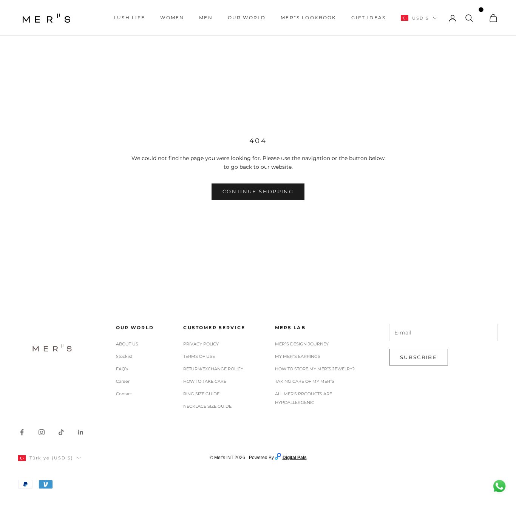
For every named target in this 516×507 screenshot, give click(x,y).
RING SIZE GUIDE (201, 393)
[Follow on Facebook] (22, 432)
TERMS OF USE (199, 356)
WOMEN (172, 17)
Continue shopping (258, 191)
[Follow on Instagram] (41, 432)
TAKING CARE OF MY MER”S (304, 381)
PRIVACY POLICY (201, 344)
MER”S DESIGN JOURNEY (302, 344)
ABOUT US (127, 344)
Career (123, 381)
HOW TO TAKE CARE (204, 381)
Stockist (124, 356)
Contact (124, 393)
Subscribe (418, 357)
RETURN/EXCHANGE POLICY (213, 368)
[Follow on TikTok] (61, 432)
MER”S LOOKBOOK (308, 17)
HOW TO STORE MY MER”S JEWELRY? (315, 368)
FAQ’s (122, 368)
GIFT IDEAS (368, 17)
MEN (205, 17)
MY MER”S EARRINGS (297, 356)
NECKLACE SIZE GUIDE (207, 406)
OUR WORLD (247, 17)
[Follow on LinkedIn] (81, 432)
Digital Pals (295, 457)
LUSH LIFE (129, 17)
